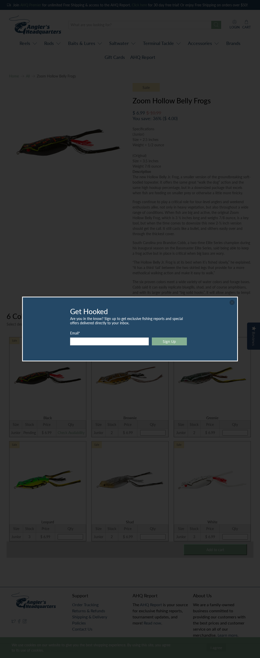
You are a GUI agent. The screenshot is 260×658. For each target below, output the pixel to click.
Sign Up (169, 341)
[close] (232, 302)
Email (75, 333)
